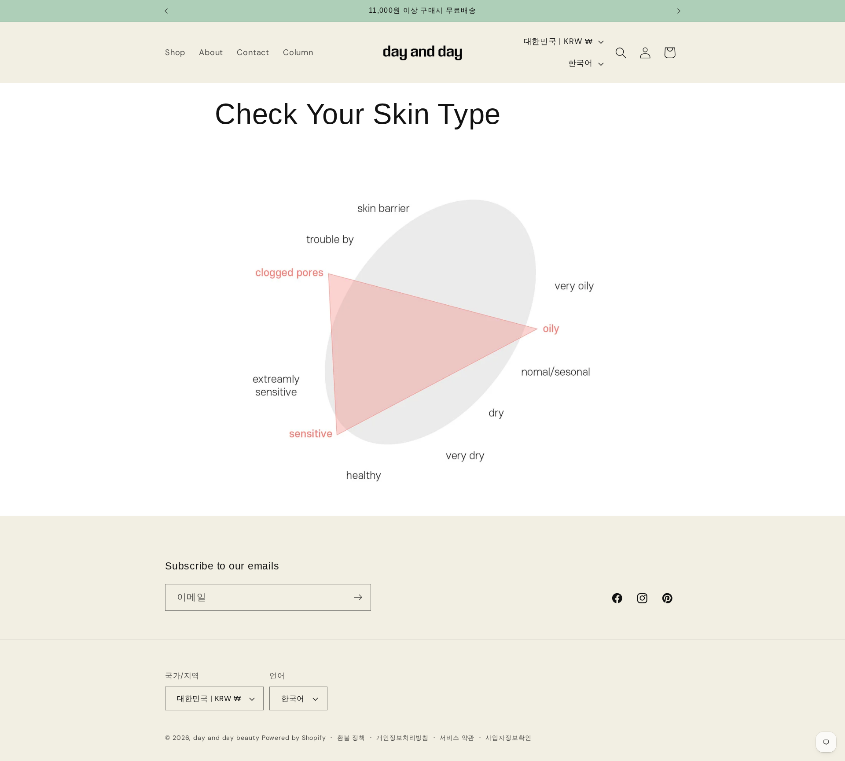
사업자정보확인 (508, 738)
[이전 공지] (166, 11)
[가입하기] (358, 597)
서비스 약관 (457, 738)
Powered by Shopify (294, 738)
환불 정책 (351, 738)
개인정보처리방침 (402, 738)
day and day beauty (226, 738)
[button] (620, 52)
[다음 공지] (679, 11)
